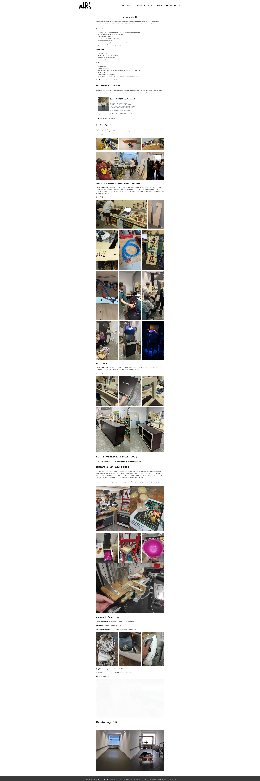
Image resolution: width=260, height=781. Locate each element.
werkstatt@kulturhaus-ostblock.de (110, 80)
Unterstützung (141, 5)
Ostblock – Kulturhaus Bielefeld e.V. (107, 779)
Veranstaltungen (127, 5)
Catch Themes (171, 779)
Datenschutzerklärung (141, 779)
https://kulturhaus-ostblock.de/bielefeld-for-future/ (148, 483)
